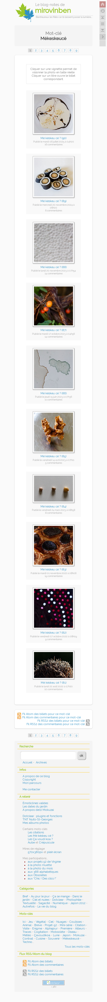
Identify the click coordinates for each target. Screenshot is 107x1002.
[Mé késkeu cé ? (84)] (53, 504)
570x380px (35, 852)
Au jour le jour (40, 896)
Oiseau (72, 932)
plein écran (54, 852)
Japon (66, 935)
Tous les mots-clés (77, 946)
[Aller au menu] (102, 24)
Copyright (29, 779)
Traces (27, 932)
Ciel (51, 922)
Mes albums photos (36, 823)
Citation (80, 925)
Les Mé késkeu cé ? (40, 836)
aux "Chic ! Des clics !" (42, 878)
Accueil (27, 762)
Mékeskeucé (71, 938)
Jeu (30, 922)
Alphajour (51, 928)
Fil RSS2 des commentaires (45, 974)
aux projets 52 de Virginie (44, 861)
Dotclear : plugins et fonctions (42, 816)
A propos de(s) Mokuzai (38, 810)
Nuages (61, 922)
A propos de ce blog (36, 776)
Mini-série (66, 925)
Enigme (37, 928)
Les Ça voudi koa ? (40, 839)
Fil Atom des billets (40, 961)
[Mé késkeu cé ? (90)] (53, 136)
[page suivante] (102, 37)
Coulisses (75, 922)
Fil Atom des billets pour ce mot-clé (46, 714)
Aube (31, 842)
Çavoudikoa (42, 935)
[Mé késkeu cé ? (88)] (53, 265)
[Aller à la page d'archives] (102, 11)
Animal (27, 925)
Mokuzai (78, 935)
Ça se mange (61, 896)
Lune (56, 935)
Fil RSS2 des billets (40, 971)
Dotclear (58, 899)
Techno (27, 942)
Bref (25, 896)
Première (66, 928)
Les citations (36, 832)
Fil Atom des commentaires (46, 965)
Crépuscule (46, 842)
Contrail (28, 938)
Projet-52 (51, 925)
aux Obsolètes (37, 875)
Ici (24, 922)
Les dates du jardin (35, 806)
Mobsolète (58, 932)
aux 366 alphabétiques (43, 872)
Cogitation (41, 932)
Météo (27, 935)
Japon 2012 (77, 903)
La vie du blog (46, 906)
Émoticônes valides (35, 803)
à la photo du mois (40, 868)
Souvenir (54, 938)
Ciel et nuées (40, 899)
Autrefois (29, 906)
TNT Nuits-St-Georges (37, 819)
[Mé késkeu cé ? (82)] (53, 630)
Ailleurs (80, 928)
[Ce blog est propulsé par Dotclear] (53, 982)
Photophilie (73, 899)
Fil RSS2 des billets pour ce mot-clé (61, 720)
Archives (41, 762)
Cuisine (40, 938)
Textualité (29, 903)
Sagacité (44, 903)
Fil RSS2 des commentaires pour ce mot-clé (55, 724)
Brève (38, 925)
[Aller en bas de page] (102, 30)
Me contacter (31, 789)
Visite (26, 928)
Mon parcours (32, 783)
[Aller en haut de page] (102, 17)
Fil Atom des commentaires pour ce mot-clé (51, 717)
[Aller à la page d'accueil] (102, 4)
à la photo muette (40, 865)
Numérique (60, 903)
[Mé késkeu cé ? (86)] (53, 391)
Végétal (41, 922)
